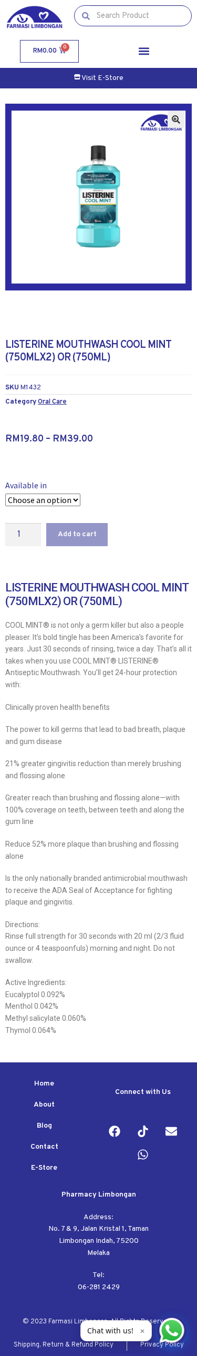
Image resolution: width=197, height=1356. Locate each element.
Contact (44, 1146)
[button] (143, 51)
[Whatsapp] (142, 1154)
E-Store (44, 1167)
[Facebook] (114, 1131)
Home (44, 1083)
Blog (44, 1125)
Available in (26, 485)
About (44, 1104)
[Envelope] (171, 1131)
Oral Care (52, 401)
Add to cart (77, 534)
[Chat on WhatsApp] (171, 1330)
